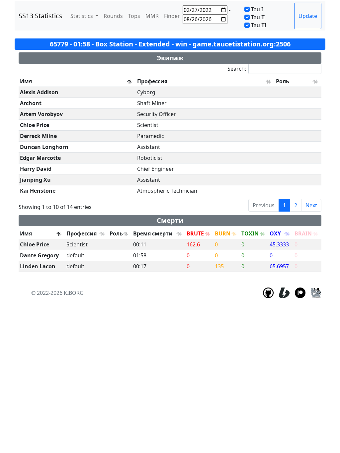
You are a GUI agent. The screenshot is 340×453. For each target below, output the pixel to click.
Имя (26, 81)
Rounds (113, 16)
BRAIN (303, 233)
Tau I (257, 9)
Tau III (258, 25)
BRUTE (195, 233)
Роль (282, 81)
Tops (134, 16)
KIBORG (74, 292)
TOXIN (250, 233)
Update (307, 16)
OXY (275, 233)
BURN (222, 233)
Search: (236, 68)
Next (311, 205)
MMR (152, 16)
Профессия (152, 81)
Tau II (258, 17)
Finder (172, 16)
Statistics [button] (82, 16)
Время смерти (153, 233)
